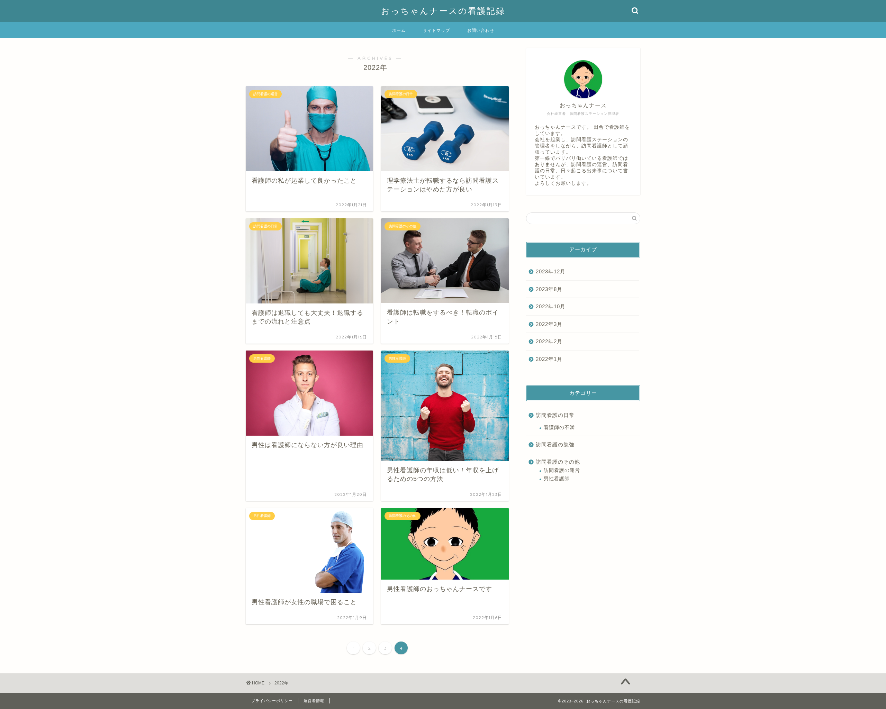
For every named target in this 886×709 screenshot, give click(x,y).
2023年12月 (551, 271)
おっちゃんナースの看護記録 (443, 11)
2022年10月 (551, 306)
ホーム (399, 30)
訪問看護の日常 (555, 415)
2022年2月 (549, 341)
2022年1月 (549, 359)
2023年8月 (549, 289)
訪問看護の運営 (562, 470)
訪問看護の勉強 (555, 444)
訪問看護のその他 (558, 462)
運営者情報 (314, 701)
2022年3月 (549, 324)
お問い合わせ (480, 30)
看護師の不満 (559, 427)
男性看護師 (557, 478)
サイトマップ (436, 30)
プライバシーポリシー (272, 701)
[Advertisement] (583, 544)
